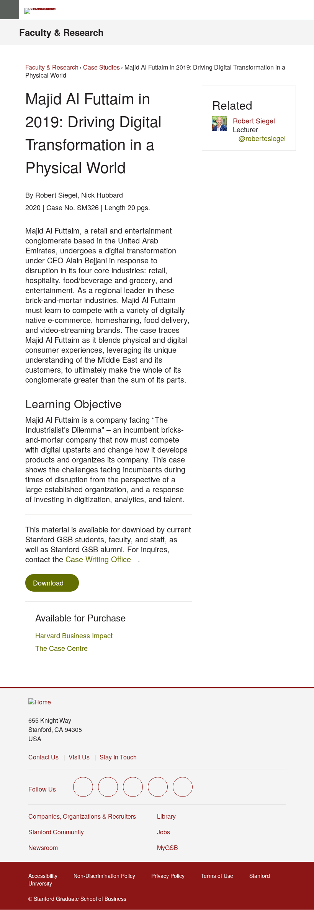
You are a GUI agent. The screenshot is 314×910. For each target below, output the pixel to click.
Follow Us (42, 789)
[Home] (39, 702)
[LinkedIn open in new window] (183, 787)
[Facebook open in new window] (108, 787)
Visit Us (79, 757)
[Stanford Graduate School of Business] (43, 11)
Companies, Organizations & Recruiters (82, 816)
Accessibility (45, 875)
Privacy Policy (170, 875)
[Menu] (9, 9)
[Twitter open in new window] (83, 787)
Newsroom (43, 847)
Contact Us (43, 757)
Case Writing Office (101, 558)
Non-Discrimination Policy (107, 875)
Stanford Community (56, 831)
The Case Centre (63, 648)
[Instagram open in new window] (133, 787)
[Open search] (305, 9)
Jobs (163, 831)
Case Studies (101, 67)
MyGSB (170, 847)
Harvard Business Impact (76, 635)
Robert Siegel (254, 120)
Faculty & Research (61, 32)
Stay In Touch (118, 757)
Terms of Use (219, 875)
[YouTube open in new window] (158, 787)
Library (166, 816)
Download (48, 582)
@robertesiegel (262, 138)
